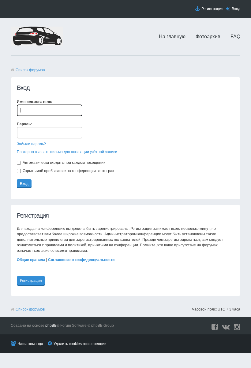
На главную (172, 36)
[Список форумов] (37, 44)
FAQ (235, 36)
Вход (236, 9)
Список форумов (30, 70)
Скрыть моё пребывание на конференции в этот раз (68, 171)
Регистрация (212, 9)
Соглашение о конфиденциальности (81, 260)
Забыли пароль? (31, 144)
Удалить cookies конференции (80, 344)
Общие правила (31, 260)
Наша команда (30, 344)
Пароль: (24, 124)
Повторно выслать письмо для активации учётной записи (67, 152)
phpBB (51, 325)
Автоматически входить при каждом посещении (64, 162)
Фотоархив (208, 36)
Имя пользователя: (34, 102)
